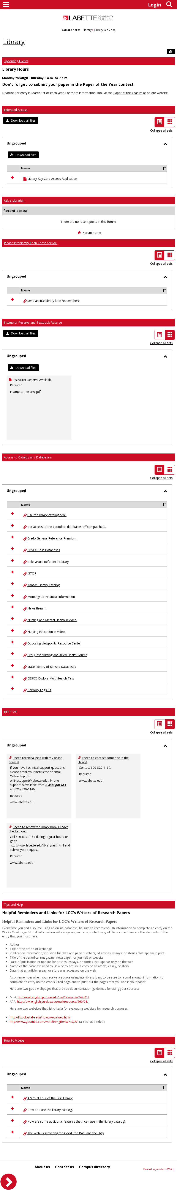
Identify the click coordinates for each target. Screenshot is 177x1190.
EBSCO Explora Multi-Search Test (50, 678)
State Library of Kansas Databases (51, 667)
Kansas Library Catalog (43, 585)
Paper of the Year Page (129, 93)
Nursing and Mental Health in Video (52, 620)
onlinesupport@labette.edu (28, 780)
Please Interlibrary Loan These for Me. (30, 243)
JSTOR (31, 573)
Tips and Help (13, 904)
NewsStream (36, 608)
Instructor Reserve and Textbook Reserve (33, 322)
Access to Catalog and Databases (27, 457)
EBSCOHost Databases (43, 550)
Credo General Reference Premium (51, 538)
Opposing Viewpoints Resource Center (54, 643)
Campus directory (94, 1167)
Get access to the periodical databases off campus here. (66, 527)
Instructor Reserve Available (32, 380)
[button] (20, 120)
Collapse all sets (161, 130)
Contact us (64, 1167)
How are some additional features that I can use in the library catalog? (76, 1121)
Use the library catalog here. (46, 515)
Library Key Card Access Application (52, 179)
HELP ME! (10, 712)
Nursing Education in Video (46, 632)
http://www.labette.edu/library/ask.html (37, 845)
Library (87, 30)
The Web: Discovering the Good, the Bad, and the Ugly (65, 1133)
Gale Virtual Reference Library (48, 562)
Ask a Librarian (14, 200)
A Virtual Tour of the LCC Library (50, 1098)
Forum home (92, 233)
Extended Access (15, 110)
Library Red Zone (104, 30)
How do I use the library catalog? (50, 1110)
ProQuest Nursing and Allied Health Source (57, 655)
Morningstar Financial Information (51, 597)
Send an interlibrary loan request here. (53, 301)
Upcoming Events (16, 61)
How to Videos (14, 1040)
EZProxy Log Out (39, 690)
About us (42, 1167)
